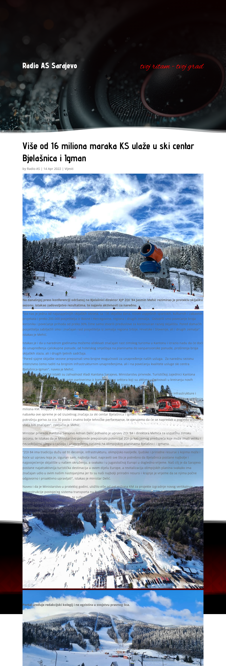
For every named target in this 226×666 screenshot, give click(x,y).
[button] (113, 242)
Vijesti (69, 169)
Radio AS (33, 169)
